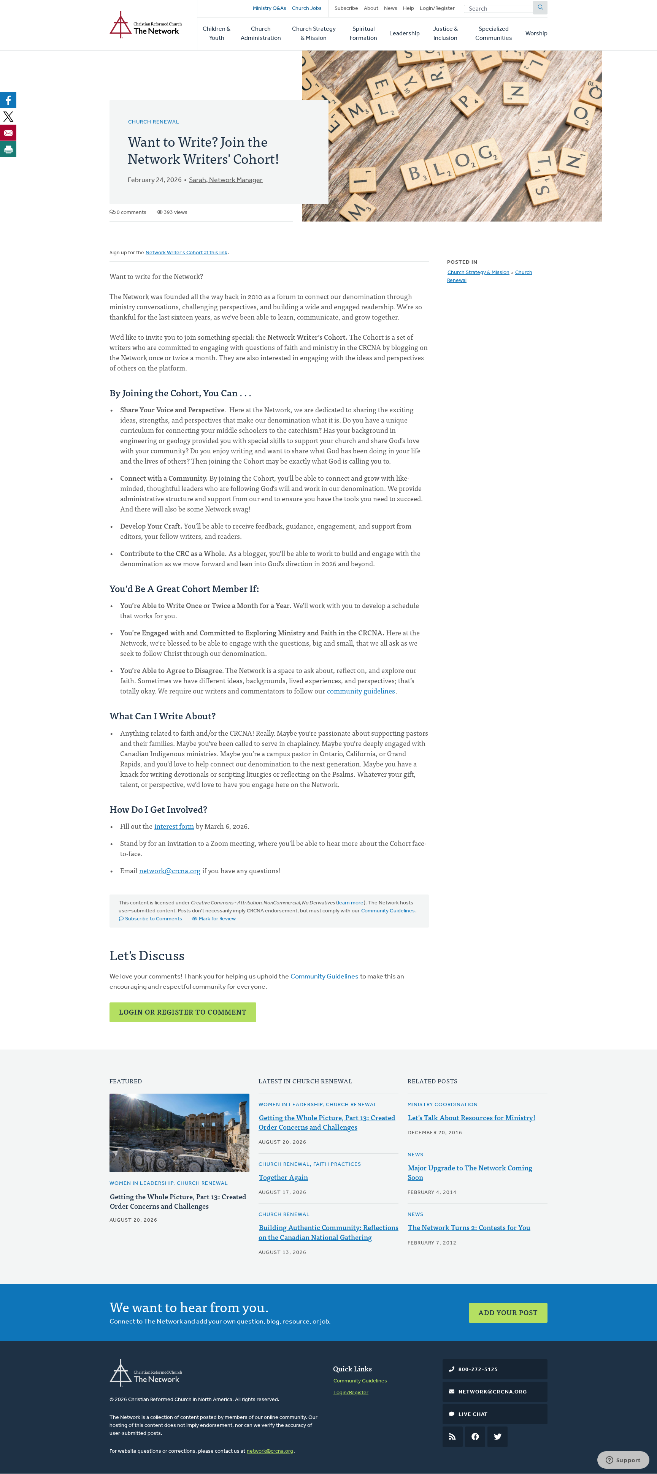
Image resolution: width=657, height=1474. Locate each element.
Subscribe (346, 8)
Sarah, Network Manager (226, 180)
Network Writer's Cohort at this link (186, 253)
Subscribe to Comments (153, 919)
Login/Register (437, 8)
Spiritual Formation (363, 33)
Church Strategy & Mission (314, 33)
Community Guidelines (388, 911)
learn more (350, 903)
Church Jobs (307, 8)
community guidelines (361, 690)
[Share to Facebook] (8, 100)
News (390, 8)
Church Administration (261, 33)
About (371, 8)
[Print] (8, 149)
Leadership (404, 34)
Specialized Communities (493, 33)
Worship (536, 34)
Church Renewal (153, 122)
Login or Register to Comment (183, 1011)
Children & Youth (216, 33)
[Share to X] (8, 116)
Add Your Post (508, 1312)
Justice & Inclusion (445, 33)
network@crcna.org (169, 870)
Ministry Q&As (269, 8)
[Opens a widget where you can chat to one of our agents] (623, 1460)
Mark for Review (217, 919)
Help (408, 8)
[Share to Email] (8, 132)
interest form (174, 825)
